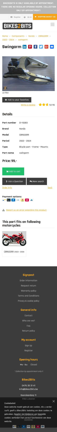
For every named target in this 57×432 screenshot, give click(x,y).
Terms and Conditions (28, 295)
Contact (29, 315)
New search (38, 181)
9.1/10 (52, 105)
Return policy (28, 330)
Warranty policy (28, 290)
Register (17, 17)
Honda (31, 36)
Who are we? (28, 320)
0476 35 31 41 (28, 385)
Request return (28, 285)
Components (18, 36)
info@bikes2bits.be (28, 389)
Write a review (28, 105)
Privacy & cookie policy (28, 301)
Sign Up (28, 345)
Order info (7, 187)
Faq (28, 325)
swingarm (23, 39)
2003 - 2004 (8, 39)
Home (5, 36)
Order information (28, 280)
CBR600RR (43, 36)
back (50, 187)
